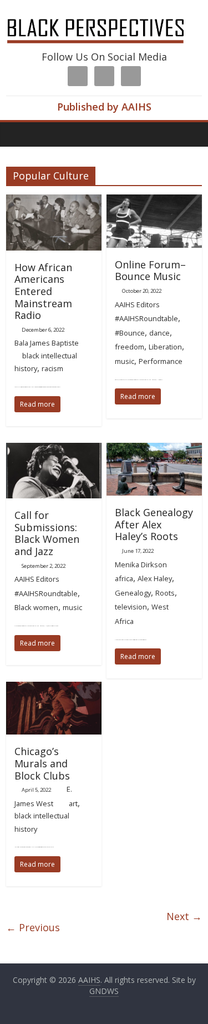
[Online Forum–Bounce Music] (154, 201)
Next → (184, 916)
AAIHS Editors (137, 304)
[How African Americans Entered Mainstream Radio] (54, 201)
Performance (160, 361)
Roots (165, 593)
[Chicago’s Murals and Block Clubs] (54, 688)
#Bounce (130, 333)
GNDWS (104, 991)
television (131, 607)
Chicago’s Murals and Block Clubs (42, 763)
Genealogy (133, 593)
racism (52, 368)
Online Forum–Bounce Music (150, 270)
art (73, 803)
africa (124, 578)
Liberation (165, 347)
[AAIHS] (103, 18)
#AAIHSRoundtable (146, 318)
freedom (129, 347)
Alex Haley (155, 578)
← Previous (33, 927)
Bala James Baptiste (46, 343)
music (124, 361)
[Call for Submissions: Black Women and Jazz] (54, 449)
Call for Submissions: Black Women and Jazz (46, 533)
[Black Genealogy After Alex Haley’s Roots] (154, 449)
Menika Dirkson (141, 565)
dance (159, 333)
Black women (36, 607)
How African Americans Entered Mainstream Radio (43, 291)
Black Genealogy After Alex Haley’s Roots (154, 524)
